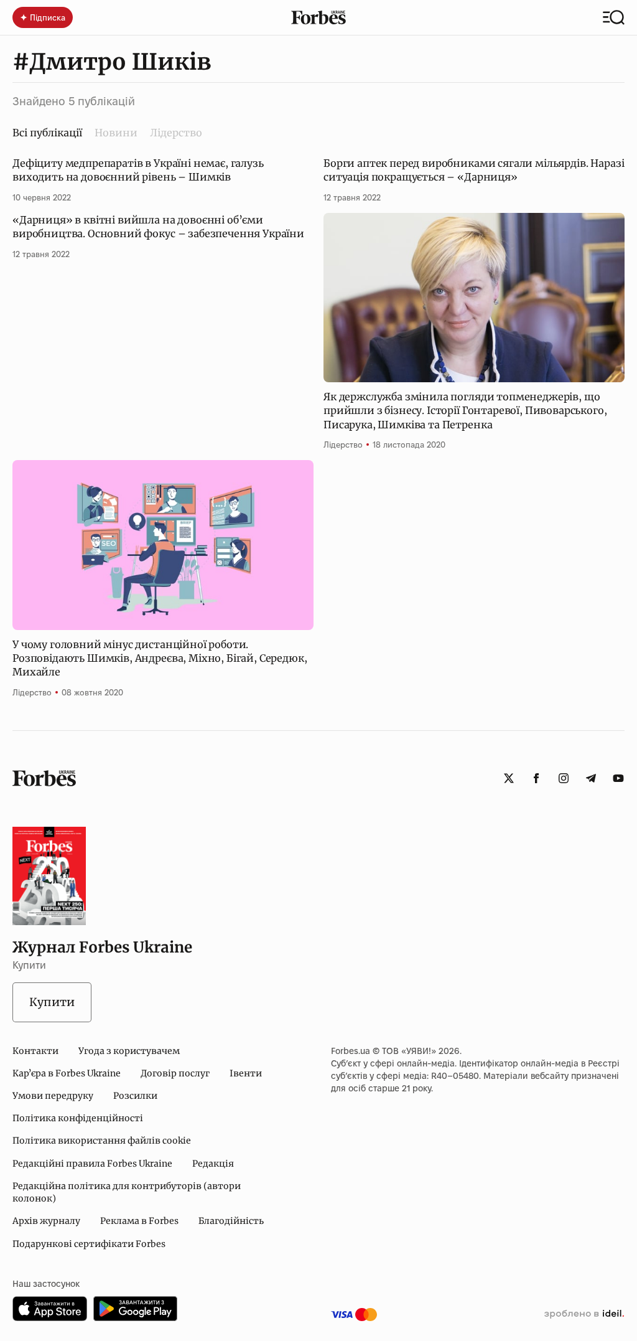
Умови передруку (52, 1095)
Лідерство (176, 132)
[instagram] (563, 778)
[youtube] (618, 778)
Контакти (35, 1050)
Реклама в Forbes (139, 1220)
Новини (116, 132)
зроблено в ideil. (584, 1314)
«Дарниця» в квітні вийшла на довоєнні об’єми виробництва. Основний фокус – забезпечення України (158, 227)
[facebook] (536, 778)
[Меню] (614, 17)
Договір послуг (175, 1073)
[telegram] (591, 778)
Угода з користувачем (129, 1050)
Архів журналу (46, 1220)
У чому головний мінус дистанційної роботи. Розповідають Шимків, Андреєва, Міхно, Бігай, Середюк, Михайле (159, 658)
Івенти (246, 1073)
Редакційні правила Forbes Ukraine (92, 1163)
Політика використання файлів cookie (101, 1140)
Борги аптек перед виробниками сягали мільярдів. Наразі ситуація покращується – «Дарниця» (473, 170)
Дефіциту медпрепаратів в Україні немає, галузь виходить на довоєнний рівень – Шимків (138, 170)
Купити (52, 1002)
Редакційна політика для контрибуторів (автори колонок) (126, 1192)
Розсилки (135, 1095)
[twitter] (509, 778)
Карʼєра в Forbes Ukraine (66, 1073)
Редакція (213, 1163)
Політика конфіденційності (77, 1118)
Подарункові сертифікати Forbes (88, 1243)
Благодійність (231, 1220)
